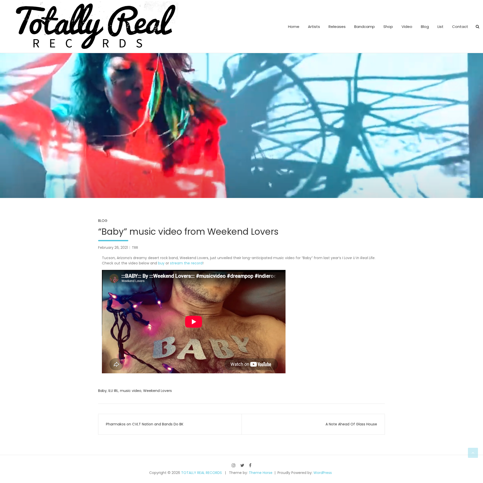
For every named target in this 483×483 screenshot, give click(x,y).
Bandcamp (364, 26)
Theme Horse (260, 472)
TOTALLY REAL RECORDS (201, 472)
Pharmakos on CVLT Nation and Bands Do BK (144, 424)
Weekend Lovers (157, 390)
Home (293, 26)
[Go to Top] (473, 453)
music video (130, 390)
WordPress (322, 472)
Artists (314, 26)
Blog (425, 26)
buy (161, 263)
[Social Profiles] (233, 465)
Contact (460, 26)
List (440, 26)
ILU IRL (113, 390)
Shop (388, 26)
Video (406, 26)
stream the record (186, 263)
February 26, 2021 (113, 247)
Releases (337, 26)
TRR (135, 247)
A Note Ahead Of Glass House (351, 424)
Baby (102, 390)
